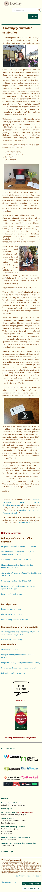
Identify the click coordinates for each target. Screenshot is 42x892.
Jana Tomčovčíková (8, 823)
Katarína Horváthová (8, 840)
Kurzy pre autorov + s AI (11, 609)
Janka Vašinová (6, 834)
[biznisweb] (29, 770)
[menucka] (12, 780)
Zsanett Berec (6, 821)
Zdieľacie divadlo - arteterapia (13, 673)
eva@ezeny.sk (16, 829)
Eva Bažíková (6, 829)
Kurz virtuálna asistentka (11, 594)
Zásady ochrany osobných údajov (28, 876)
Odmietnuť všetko (31, 889)
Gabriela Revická (7, 805)
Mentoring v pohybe (9, 649)
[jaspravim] (12, 771)
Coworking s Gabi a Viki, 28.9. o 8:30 (16, 581)
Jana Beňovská (6, 831)
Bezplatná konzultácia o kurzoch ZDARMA (18, 546)
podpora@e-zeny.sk (19, 821)
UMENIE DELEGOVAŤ (27, 522)
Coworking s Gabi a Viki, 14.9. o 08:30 (16, 560)
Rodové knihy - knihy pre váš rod (14, 619)
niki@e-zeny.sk (20, 815)
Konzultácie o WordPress (11, 640)
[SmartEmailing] (29, 761)
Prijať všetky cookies (31, 883)
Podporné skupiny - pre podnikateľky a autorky (20, 662)
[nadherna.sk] (29, 778)
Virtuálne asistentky (25, 812)
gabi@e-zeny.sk (20, 805)
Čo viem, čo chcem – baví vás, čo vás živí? (18, 668)
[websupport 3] (21, 786)
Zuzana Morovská (7, 846)
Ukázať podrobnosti (9, 882)
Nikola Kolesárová (7, 815)
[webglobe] (12, 758)
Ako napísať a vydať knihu (11, 614)
